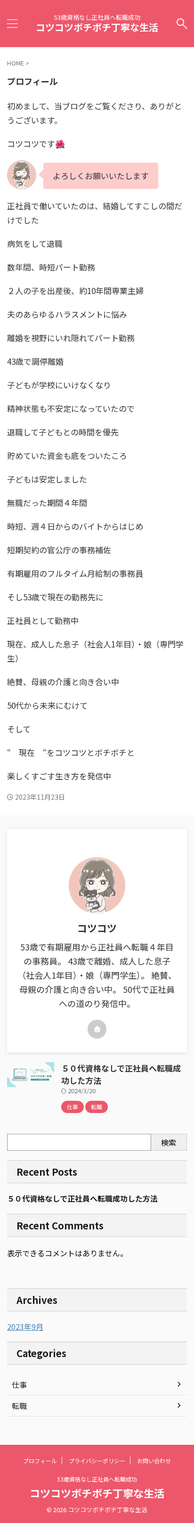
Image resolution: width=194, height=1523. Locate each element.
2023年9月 (25, 1326)
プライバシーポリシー (97, 1461)
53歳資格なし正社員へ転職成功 (97, 1479)
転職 (19, 1405)
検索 (168, 1142)
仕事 (19, 1384)
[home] (97, 1029)
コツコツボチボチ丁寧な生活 (97, 27)
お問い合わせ (154, 1461)
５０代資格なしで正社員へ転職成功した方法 (82, 1198)
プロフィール (40, 1461)
